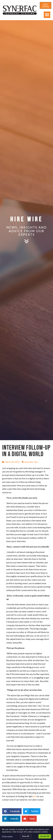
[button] (47, 15)
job (34, 796)
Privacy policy (7, 836)
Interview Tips (31, 462)
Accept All (44, 836)
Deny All (25, 836)
